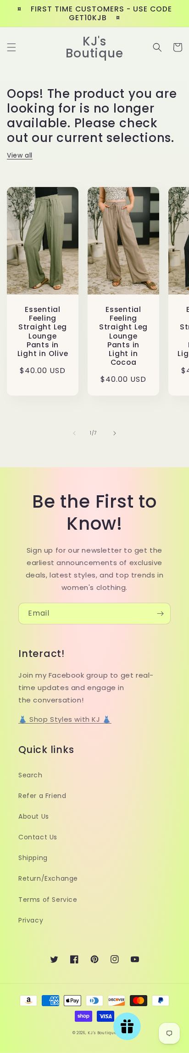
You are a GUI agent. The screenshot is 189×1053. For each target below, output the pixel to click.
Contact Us (37, 837)
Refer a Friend (42, 795)
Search (30, 775)
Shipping (33, 857)
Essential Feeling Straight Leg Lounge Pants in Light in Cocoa (123, 336)
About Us (33, 816)
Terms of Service (48, 899)
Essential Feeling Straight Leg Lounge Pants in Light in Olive (42, 331)
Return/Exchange (48, 878)
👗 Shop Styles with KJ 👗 (64, 719)
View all (20, 155)
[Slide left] (74, 433)
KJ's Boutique (102, 1033)
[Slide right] (115, 433)
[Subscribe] (160, 613)
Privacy (30, 920)
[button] (11, 47)
